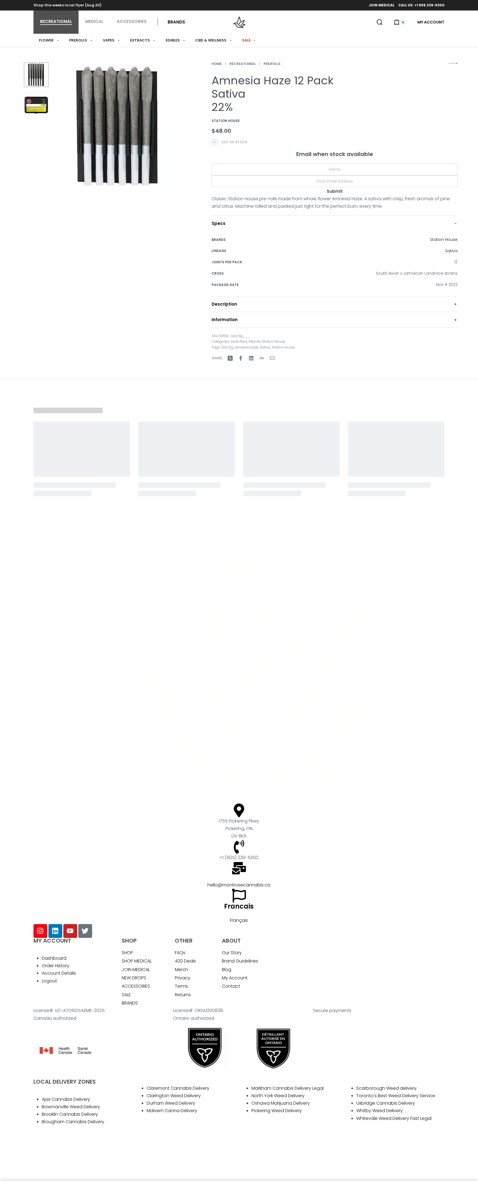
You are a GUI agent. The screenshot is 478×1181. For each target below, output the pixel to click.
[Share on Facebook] (240, 358)
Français (239, 920)
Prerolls (272, 63)
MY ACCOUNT (52, 941)
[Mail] (272, 358)
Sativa (451, 251)
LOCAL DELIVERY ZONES (64, 1082)
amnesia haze (246, 347)
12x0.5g (227, 347)
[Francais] (239, 895)
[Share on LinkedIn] (251, 358)
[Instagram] (40, 931)
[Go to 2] (36, 105)
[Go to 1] (36, 74)
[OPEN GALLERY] (117, 125)
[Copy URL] (261, 358)
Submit (335, 191)
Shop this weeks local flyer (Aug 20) (67, 5)
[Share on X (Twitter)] (230, 358)
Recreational (243, 63)
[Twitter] (85, 931)
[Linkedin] (55, 931)
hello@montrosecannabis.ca (238, 885)
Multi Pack (239, 341)
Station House (444, 239)
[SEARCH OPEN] (379, 22)
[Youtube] (70, 931)
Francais (239, 906)
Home (217, 63)
